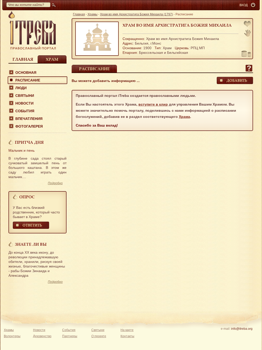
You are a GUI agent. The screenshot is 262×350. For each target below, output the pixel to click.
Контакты (127, 336)
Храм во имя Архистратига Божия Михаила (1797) (136, 14)
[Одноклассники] (250, 335)
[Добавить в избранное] (247, 24)
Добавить (236, 80)
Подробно (55, 183)
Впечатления (28, 119)
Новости (24, 103)
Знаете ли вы (31, 244)
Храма (184, 117)
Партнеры (69, 336)
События (24, 111)
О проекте (98, 336)
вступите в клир (153, 104)
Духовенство (42, 336)
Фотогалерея (29, 126)
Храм (52, 59)
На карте (127, 330)
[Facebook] (234, 335)
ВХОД (243, 5)
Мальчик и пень (21, 150)
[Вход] (253, 5)
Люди (21, 88)
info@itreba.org (242, 329)
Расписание (27, 80)
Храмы (92, 14)
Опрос (27, 197)
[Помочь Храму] (246, 54)
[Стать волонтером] (247, 33)
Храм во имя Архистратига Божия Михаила (177, 25)
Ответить (32, 225)
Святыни (24, 96)
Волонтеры (12, 336)
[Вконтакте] (226, 335)
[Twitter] (242, 335)
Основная (25, 72)
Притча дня (29, 142)
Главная (23, 59)
